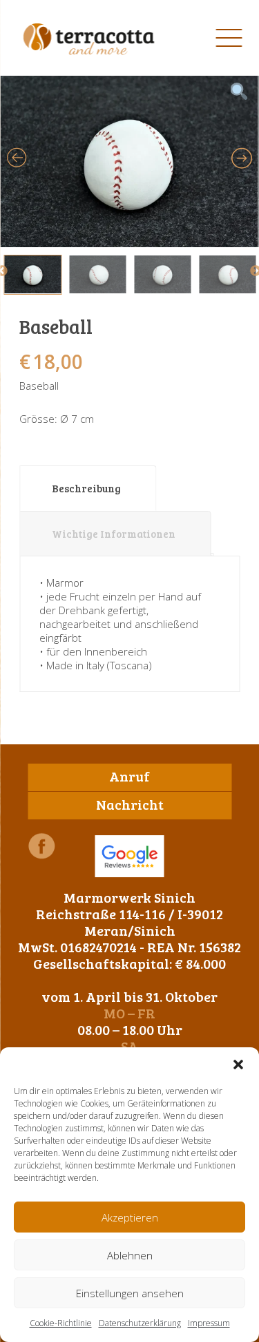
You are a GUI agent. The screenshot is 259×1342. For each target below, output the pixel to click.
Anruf (129, 776)
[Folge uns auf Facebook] (41, 845)
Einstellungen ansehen (130, 1293)
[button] (238, 1064)
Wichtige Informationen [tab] (113, 534)
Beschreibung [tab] (86, 488)
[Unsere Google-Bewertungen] (129, 856)
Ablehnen (130, 1255)
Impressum (209, 1323)
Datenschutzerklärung (140, 1323)
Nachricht (130, 804)
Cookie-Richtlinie (61, 1323)
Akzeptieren (130, 1217)
